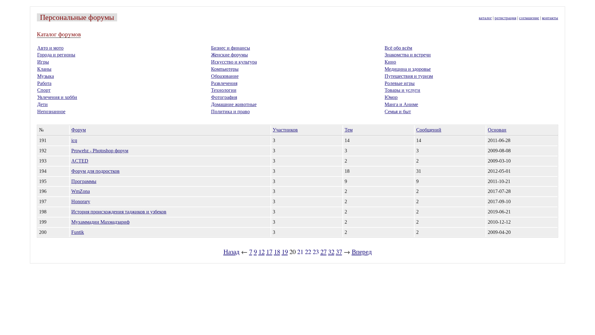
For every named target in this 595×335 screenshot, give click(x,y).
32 (331, 251)
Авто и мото (50, 48)
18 (277, 251)
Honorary (80, 201)
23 (316, 251)
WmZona (80, 191)
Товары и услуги (402, 90)
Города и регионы (56, 54)
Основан (497, 129)
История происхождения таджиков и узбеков (118, 211)
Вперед (362, 251)
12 (261, 251)
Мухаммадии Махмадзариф (100, 222)
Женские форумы (229, 54)
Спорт (44, 90)
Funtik (77, 232)
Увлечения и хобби (57, 97)
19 (285, 251)
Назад (231, 251)
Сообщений (428, 129)
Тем (349, 129)
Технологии (223, 90)
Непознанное (51, 111)
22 (308, 251)
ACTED (79, 160)
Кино (390, 62)
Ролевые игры (400, 83)
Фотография (224, 97)
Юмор (391, 97)
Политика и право (230, 111)
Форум (78, 129)
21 (300, 251)
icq (74, 140)
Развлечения (224, 83)
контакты (550, 18)
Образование (225, 76)
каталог (485, 18)
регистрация (505, 18)
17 (269, 251)
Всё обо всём (398, 48)
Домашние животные (234, 104)
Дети (42, 104)
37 (339, 251)
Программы (83, 181)
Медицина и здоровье (408, 69)
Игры (43, 62)
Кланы (44, 69)
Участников (285, 129)
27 (323, 251)
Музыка (45, 76)
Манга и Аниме (401, 104)
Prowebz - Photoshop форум (99, 150)
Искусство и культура (234, 62)
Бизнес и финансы (230, 48)
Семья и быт (398, 111)
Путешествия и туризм (409, 76)
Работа (44, 83)
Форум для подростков (95, 171)
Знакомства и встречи (408, 54)
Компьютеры (225, 69)
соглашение (529, 18)
